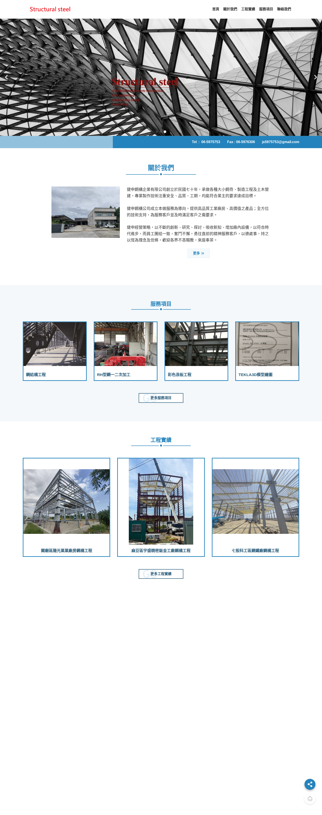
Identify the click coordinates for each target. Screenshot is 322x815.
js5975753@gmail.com (280, 142)
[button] (6, 77)
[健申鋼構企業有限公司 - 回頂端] (309, 798)
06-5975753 (210, 142)
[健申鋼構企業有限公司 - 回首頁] (50, 9)
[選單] (309, 784)
